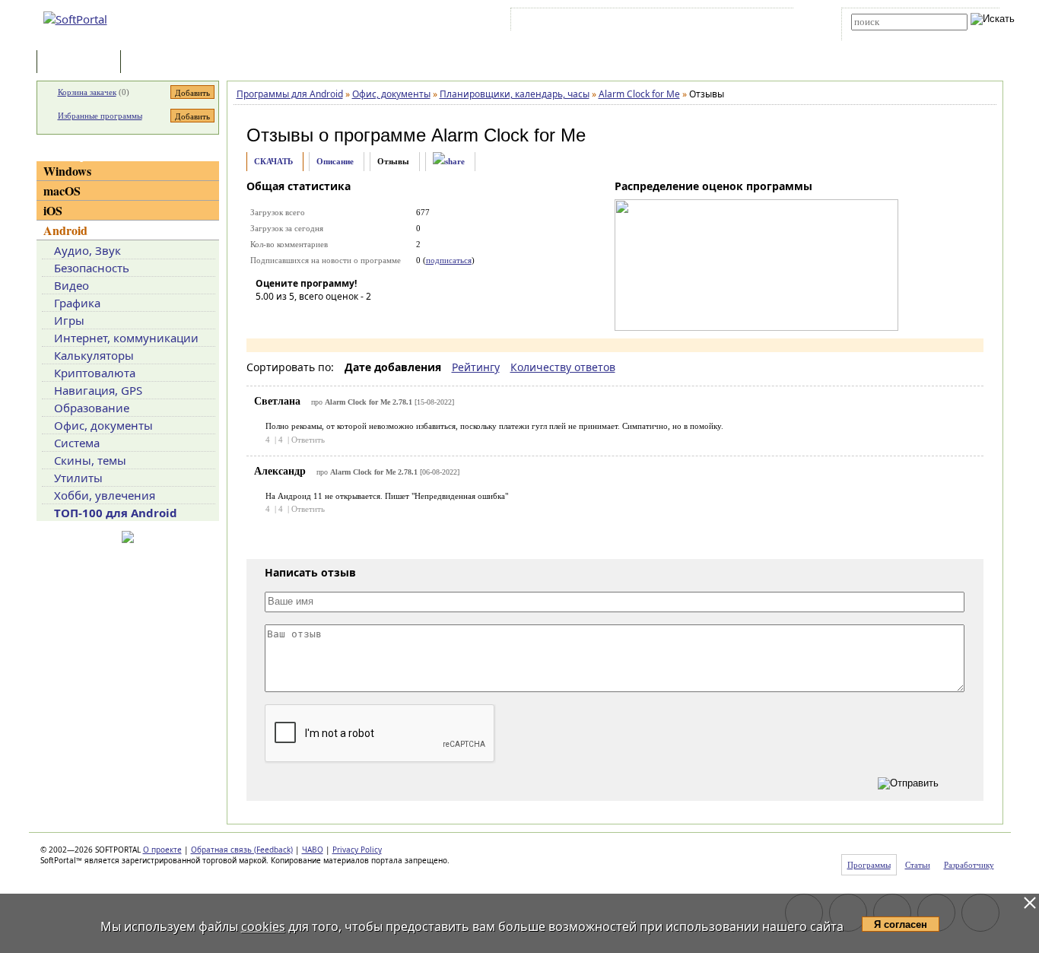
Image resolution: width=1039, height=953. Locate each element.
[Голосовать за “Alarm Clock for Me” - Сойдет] (312, 318)
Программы (82, 63)
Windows (67, 170)
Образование (91, 407)
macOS (62, 190)
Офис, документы (103, 425)
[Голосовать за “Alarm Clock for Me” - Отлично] (358, 318)
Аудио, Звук (87, 250)
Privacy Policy (357, 849)
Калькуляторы (94, 355)
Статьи (157, 63)
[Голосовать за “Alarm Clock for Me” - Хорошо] (335, 318)
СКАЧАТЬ (273, 161)
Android (65, 230)
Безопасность (91, 267)
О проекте (162, 849)
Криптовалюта (94, 372)
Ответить (308, 439)
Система (77, 442)
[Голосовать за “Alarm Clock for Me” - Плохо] (289, 318)
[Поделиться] (449, 161)
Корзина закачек (87, 92)
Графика (77, 302)
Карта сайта (724, 22)
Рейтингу (476, 367)
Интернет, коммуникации (126, 337)
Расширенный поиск (893, 35)
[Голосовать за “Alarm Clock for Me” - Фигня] (267, 318)
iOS (52, 210)
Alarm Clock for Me (508, 135)
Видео (71, 285)
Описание (335, 161)
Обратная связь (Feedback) (242, 849)
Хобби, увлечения (104, 495)
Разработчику (969, 864)
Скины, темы (90, 460)
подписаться (449, 260)
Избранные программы (100, 115)
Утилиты (78, 477)
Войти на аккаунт (560, 22)
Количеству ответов (562, 367)
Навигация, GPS (98, 390)
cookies (263, 926)
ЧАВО (312, 849)
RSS (771, 22)
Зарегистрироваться (646, 22)
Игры (69, 320)
